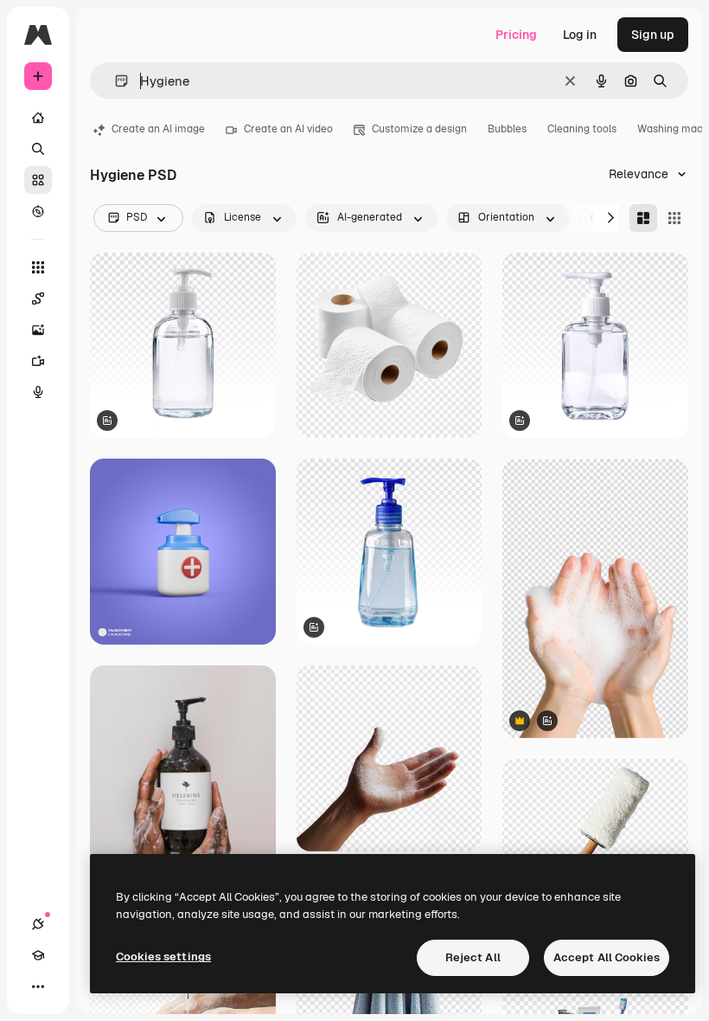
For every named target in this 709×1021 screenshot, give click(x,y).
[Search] (38, 149)
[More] (38, 986)
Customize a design (419, 129)
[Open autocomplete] (114, 80)
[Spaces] (38, 298)
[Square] (674, 218)
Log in (580, 34)
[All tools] (38, 267)
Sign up (652, 34)
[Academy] (38, 955)
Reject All (473, 957)
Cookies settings (163, 956)
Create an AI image (158, 129)
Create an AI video (288, 129)
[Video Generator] (38, 361)
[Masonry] (643, 218)
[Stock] (38, 180)
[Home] (38, 118)
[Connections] (38, 924)
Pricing (516, 34)
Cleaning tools (581, 129)
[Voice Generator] (38, 392)
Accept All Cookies (606, 957)
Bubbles (507, 129)
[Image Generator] (38, 330)
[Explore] (38, 211)
